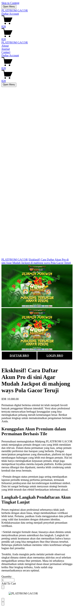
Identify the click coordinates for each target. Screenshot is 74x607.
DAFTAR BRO (19, 355)
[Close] (2, 587)
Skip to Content (10, 2)
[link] (37, 308)
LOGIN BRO (55, 355)
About (5, 45)
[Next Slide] (2, 604)
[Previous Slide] (2, 600)
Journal (5, 48)
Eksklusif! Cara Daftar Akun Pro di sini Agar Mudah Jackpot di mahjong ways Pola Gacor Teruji (36, 261)
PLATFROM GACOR (14, 10)
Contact (5, 52)
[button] (37, 583)
